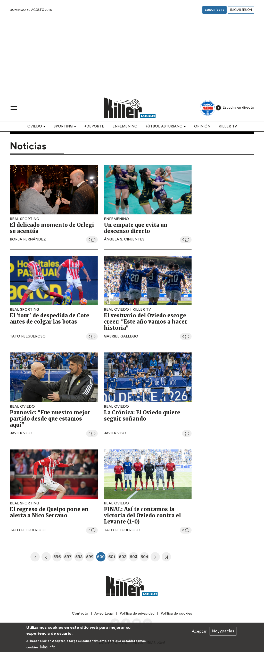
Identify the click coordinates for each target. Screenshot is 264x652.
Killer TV (228, 126)
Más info (47, 646)
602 (123, 558)
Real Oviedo (116, 309)
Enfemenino (124, 126)
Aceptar (199, 631)
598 (79, 558)
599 (90, 558)
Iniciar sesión (241, 10)
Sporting (63, 126)
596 (57, 558)
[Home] (130, 108)
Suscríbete (214, 10)
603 (134, 558)
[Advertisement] (132, 54)
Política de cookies (176, 613)
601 (112, 558)
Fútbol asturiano (164, 126)
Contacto (80, 613)
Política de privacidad (137, 613)
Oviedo (34, 126)
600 (101, 558)
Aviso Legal (103, 613)
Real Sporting (24, 219)
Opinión (202, 126)
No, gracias (223, 631)
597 (68, 558)
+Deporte (94, 126)
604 (145, 558)
